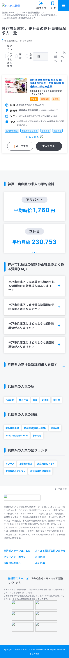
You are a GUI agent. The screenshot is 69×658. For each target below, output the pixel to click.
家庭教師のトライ (46, 463)
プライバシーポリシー (16, 557)
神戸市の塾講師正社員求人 (44, 15)
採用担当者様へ (12, 563)
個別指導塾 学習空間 (40, 471)
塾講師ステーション (19, 578)
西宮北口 (10, 399)
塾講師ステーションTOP (13, 12)
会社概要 (40, 563)
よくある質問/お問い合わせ (50, 550)
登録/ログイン (41, 7)
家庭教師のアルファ (15, 471)
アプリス (10, 463)
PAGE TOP (62, 489)
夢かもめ (37, 435)
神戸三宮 (23, 399)
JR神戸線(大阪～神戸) (17, 435)
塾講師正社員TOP (36, 12)
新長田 (45, 399)
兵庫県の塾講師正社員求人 (16, 15)
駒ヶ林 (56, 399)
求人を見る (48, 146)
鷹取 (35, 399)
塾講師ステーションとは (17, 550)
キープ (53, 7)
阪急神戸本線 (12, 428)
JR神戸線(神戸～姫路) (35, 428)
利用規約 (40, 557)
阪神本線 (55, 428)
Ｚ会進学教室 (25, 463)
